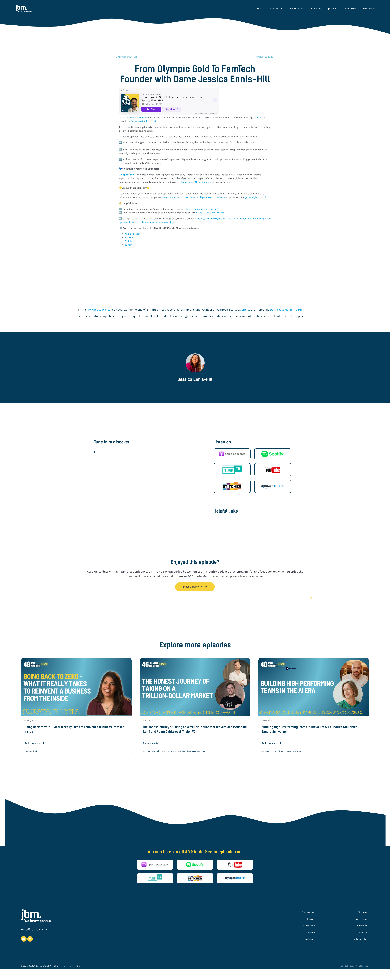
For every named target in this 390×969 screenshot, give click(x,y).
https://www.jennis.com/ (210, 212)
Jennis (257, 117)
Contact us (369, 8)
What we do (276, 8)
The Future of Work (293, 751)
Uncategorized (30, 751)
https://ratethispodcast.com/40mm (204, 197)
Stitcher (129, 241)
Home (259, 8)
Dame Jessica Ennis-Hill (143, 121)
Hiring (174, 751)
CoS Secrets (309, 932)
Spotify (129, 237)
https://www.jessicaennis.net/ (201, 208)
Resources (350, 8)
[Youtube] (24, 939)
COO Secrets (309, 925)
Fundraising (165, 751)
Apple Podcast (133, 233)
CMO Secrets (309, 939)
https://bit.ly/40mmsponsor (195, 182)
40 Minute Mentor (136, 117)
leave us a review (171, 197)
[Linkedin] (30, 939)
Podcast (332, 8)
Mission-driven (184, 751)
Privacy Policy (360, 939)
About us (315, 8)
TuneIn (128, 244)
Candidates (296, 8)
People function (198, 751)
